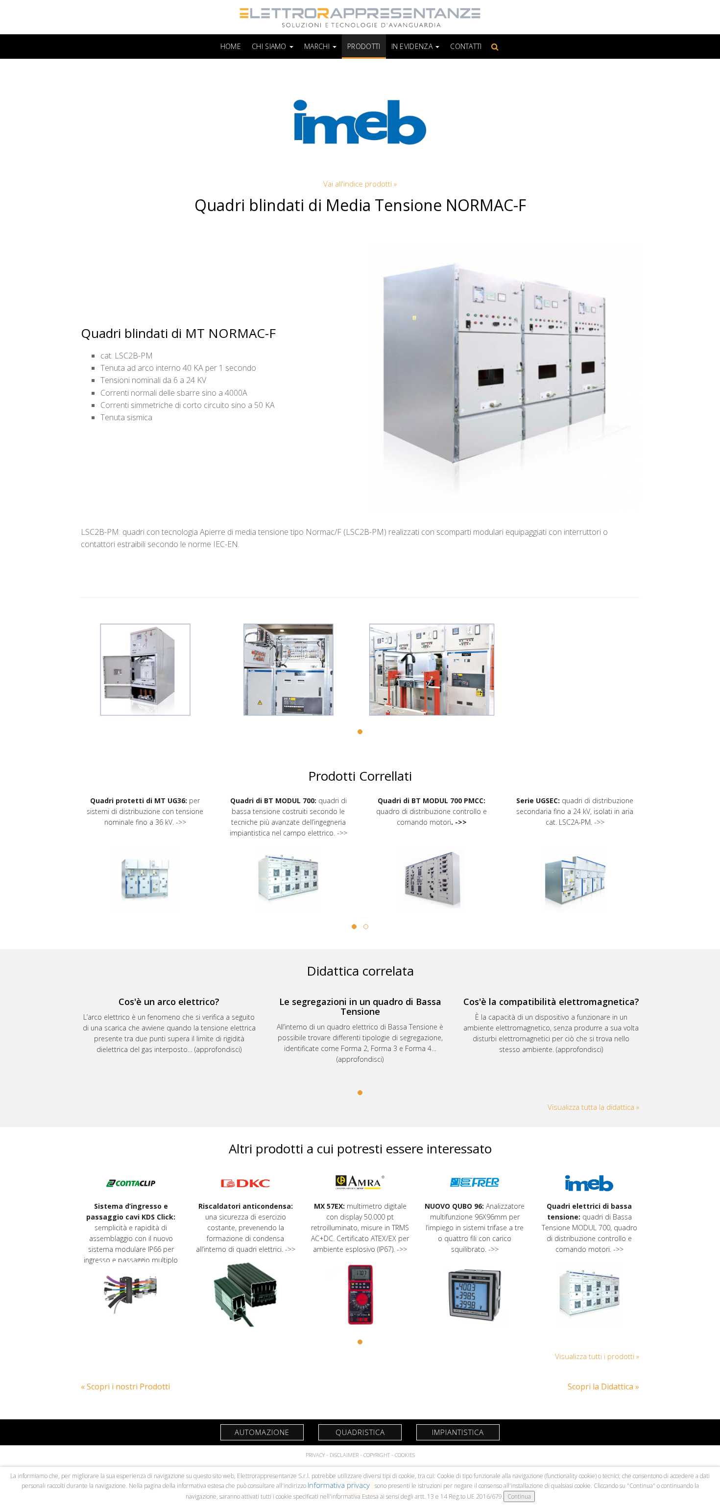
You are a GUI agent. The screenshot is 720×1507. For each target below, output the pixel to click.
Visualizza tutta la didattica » (593, 1107)
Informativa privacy (340, 1485)
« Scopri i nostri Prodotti (125, 1386)
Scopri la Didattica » (603, 1386)
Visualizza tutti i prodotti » (597, 1356)
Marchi (318, 46)
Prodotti (363, 46)
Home (230, 46)
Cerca (493, 46)
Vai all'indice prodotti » (360, 184)
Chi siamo (270, 46)
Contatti (465, 46)
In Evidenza (413, 46)
